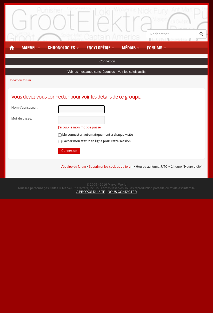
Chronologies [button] (62, 48)
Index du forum (20, 80)
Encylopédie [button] (98, 48)
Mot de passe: (21, 118)
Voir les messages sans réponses (91, 72)
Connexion (107, 61)
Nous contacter (122, 192)
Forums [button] (155, 48)
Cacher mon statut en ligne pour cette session (96, 141)
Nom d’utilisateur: (24, 107)
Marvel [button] (29, 48)
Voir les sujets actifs (131, 72)
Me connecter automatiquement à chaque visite (97, 134)
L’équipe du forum (73, 166)
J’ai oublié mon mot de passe (79, 127)
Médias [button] (129, 48)
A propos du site (90, 192)
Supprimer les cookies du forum (111, 166)
